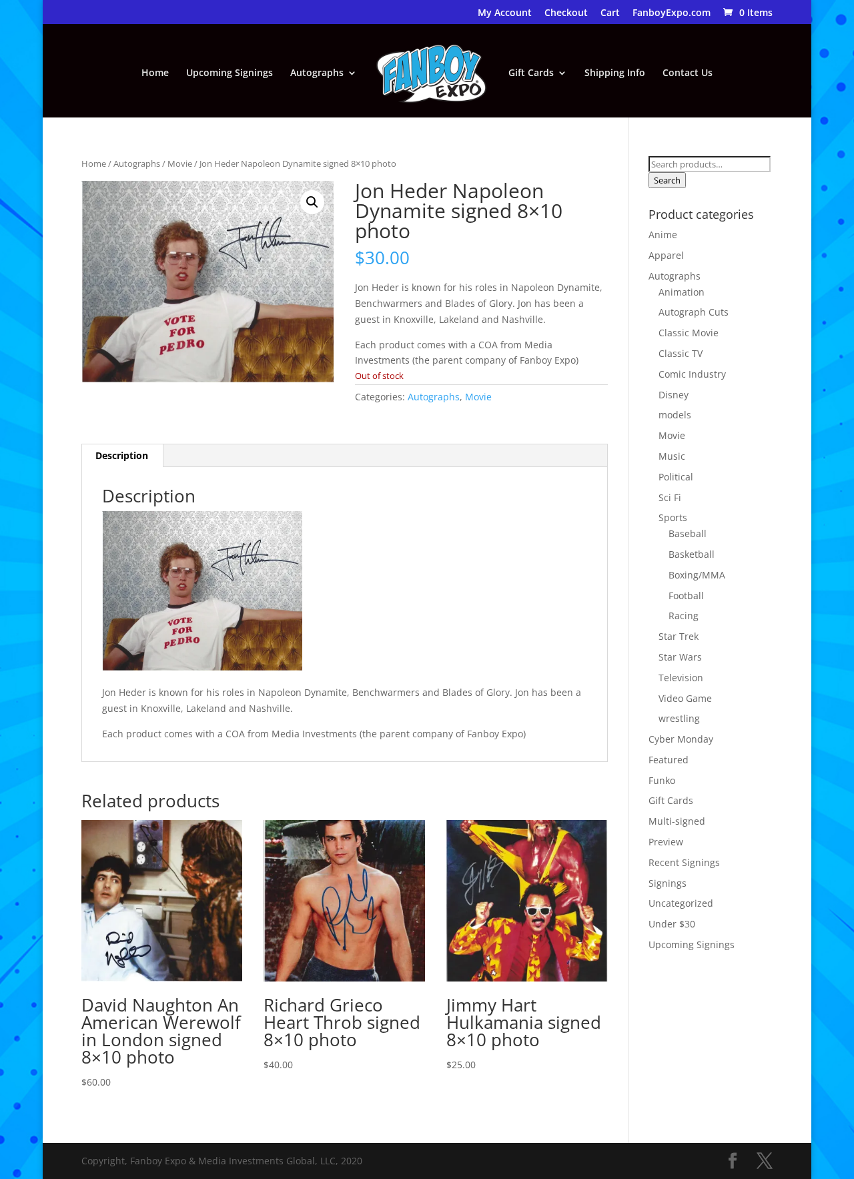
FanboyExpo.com (671, 13)
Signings (668, 883)
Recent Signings (684, 862)
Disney (674, 394)
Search (667, 180)
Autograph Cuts (694, 312)
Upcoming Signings (229, 73)
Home (155, 73)
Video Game (685, 698)
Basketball (692, 554)
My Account (505, 13)
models (675, 414)
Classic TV (681, 353)
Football (686, 595)
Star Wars (680, 657)
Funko (662, 780)
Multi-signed (677, 821)
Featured (669, 759)
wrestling (679, 718)
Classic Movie (689, 332)
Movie (179, 163)
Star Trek (679, 636)
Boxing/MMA (697, 574)
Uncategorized (681, 903)
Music (672, 456)
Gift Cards (531, 73)
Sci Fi (670, 497)
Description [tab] (121, 455)
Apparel (666, 255)
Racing (684, 615)
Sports (673, 517)
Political (676, 476)
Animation (682, 292)
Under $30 (672, 923)
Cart (610, 13)
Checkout (566, 13)
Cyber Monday (681, 739)
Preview (666, 841)
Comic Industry (692, 374)
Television (681, 677)
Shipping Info (614, 73)
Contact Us (688, 73)
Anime (663, 234)
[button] (312, 202)
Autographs (317, 73)
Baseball (688, 533)
